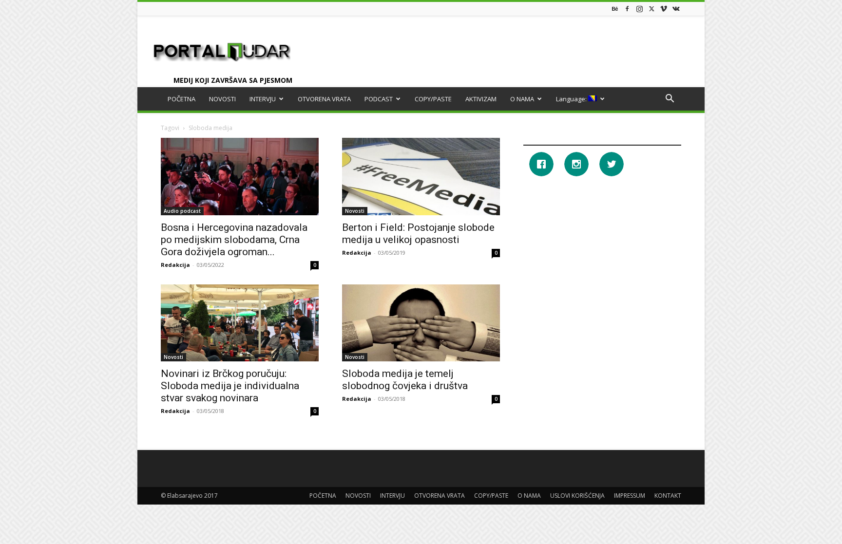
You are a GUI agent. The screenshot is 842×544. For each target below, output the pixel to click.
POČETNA (181, 98)
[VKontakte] (675, 8)
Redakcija (175, 264)
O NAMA (522, 98)
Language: (572, 98)
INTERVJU (262, 98)
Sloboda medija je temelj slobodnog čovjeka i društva (405, 380)
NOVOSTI (222, 98)
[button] (669, 99)
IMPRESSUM (629, 495)
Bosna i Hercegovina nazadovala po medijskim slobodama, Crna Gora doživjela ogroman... (234, 240)
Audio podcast (182, 210)
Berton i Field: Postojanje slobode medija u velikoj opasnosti (418, 233)
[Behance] (615, 8)
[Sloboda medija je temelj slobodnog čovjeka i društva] (421, 323)
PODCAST (378, 98)
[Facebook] (627, 8)
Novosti (354, 210)
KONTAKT (667, 495)
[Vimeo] (663, 8)
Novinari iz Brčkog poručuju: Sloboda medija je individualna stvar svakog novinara (230, 386)
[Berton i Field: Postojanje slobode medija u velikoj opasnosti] (421, 176)
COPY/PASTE (433, 98)
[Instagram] (639, 8)
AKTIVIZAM (481, 98)
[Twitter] (651, 8)
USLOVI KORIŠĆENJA (577, 495)
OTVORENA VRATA (324, 98)
